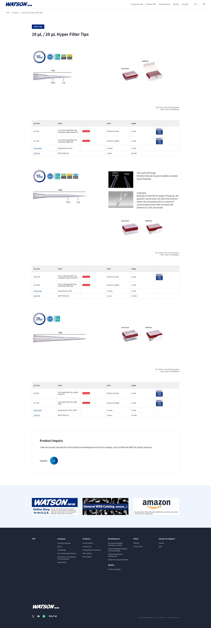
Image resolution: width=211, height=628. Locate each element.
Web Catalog (87, 553)
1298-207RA (37, 291)
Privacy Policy (138, 546)
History (59, 546)
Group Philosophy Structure (66, 553)
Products (15, 12)
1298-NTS (36, 153)
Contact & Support (167, 538)
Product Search (88, 543)
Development (114, 538)
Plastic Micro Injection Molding (118, 560)
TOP (7, 12)
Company (61, 538)
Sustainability (61, 562)
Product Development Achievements (115, 555)
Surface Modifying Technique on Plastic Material (117, 550)
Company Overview (63, 543)
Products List (87, 546)
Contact (161, 543)
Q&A (160, 546)
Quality (111, 565)
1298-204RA (37, 148)
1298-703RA (37, 410)
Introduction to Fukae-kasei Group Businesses (66, 558)
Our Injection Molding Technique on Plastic (115, 544)
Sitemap (136, 543)
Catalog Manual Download (92, 550)
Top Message (61, 550)
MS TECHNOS (87, 557)
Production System (114, 569)
